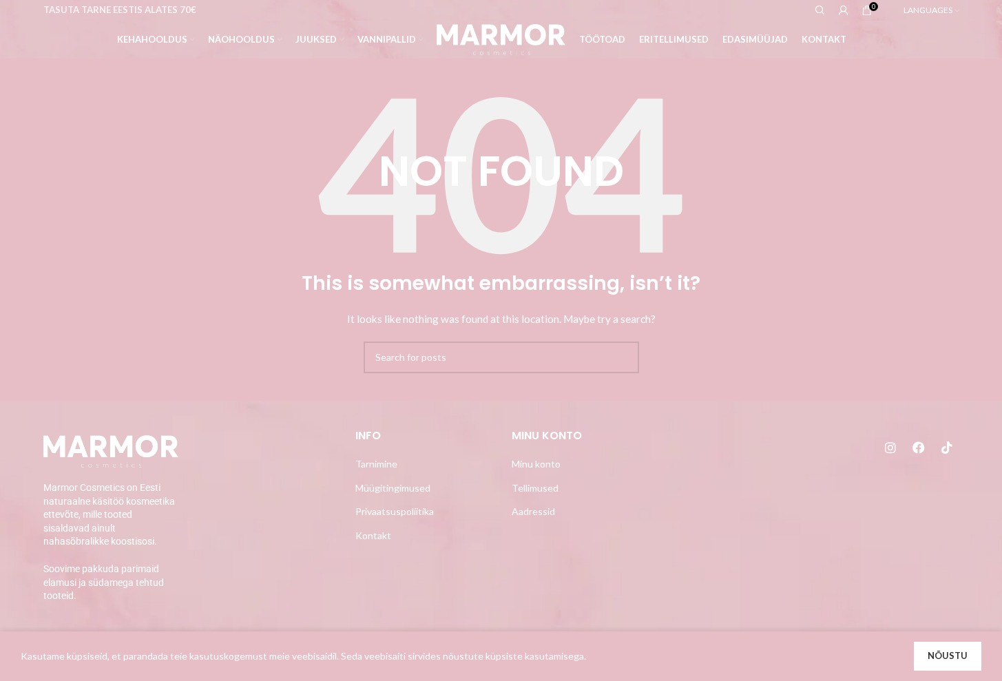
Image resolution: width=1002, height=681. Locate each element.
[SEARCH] (623, 357)
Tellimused (535, 488)
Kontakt (373, 535)
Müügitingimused (392, 488)
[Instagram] (890, 447)
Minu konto (536, 464)
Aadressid (533, 511)
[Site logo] (501, 38)
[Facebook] (918, 447)
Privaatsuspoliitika (394, 511)
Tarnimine (376, 464)
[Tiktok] (947, 447)
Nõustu (948, 655)
